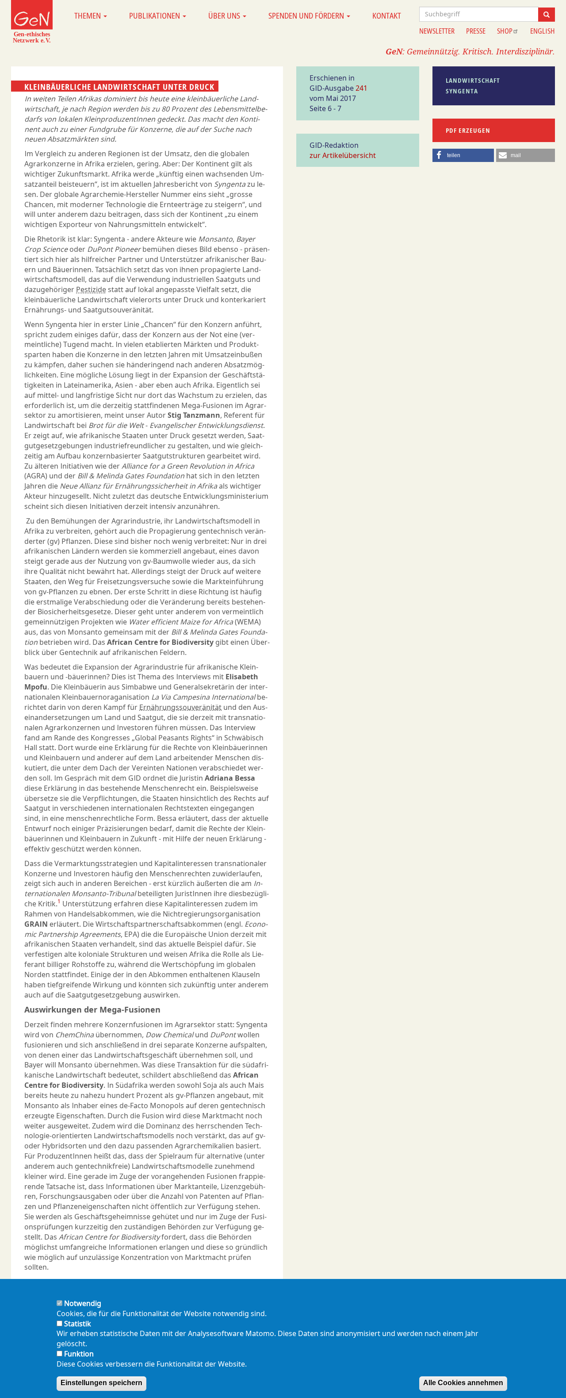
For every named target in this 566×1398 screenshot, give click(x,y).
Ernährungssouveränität (180, 707)
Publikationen (155, 15)
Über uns (225, 15)
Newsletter (437, 31)
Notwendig (82, 1303)
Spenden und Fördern (307, 15)
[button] (463, 155)
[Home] (32, 21)
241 (361, 88)
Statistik (77, 1324)
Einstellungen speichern (101, 1383)
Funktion (79, 1354)
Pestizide (91, 289)
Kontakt (386, 15)
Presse (476, 31)
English (542, 31)
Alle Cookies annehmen (463, 1383)
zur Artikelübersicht (343, 155)
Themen (88, 15)
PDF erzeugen (468, 130)
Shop (504, 31)
